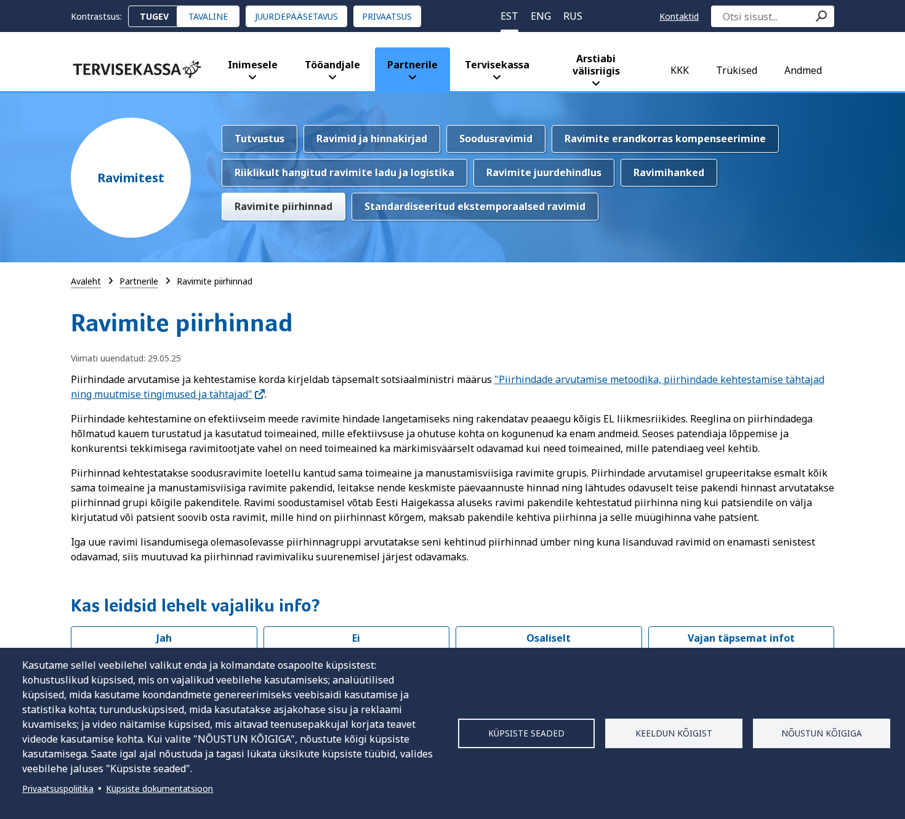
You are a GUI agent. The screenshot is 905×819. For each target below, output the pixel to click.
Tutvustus (259, 138)
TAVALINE (208, 16)
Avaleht (86, 281)
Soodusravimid (496, 138)
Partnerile (412, 64)
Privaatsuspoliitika (58, 788)
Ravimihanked (669, 172)
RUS (572, 16)
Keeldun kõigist (673, 733)
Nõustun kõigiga (821, 733)
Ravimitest (130, 177)
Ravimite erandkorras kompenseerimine (665, 138)
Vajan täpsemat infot (741, 638)
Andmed (803, 70)
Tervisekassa (497, 64)
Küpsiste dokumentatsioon (159, 788)
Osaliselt (548, 638)
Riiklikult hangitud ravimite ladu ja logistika (344, 172)
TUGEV (154, 16)
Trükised (736, 70)
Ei (356, 638)
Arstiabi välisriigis (596, 65)
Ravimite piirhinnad (283, 206)
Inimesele (253, 64)
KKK (679, 70)
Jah (164, 638)
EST (509, 16)
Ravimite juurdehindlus (543, 172)
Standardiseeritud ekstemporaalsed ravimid (474, 206)
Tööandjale (332, 64)
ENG (541, 16)
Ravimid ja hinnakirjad (371, 138)
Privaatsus (387, 16)
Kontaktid (679, 16)
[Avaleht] (137, 69)
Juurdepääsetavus (296, 16)
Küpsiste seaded (526, 733)
